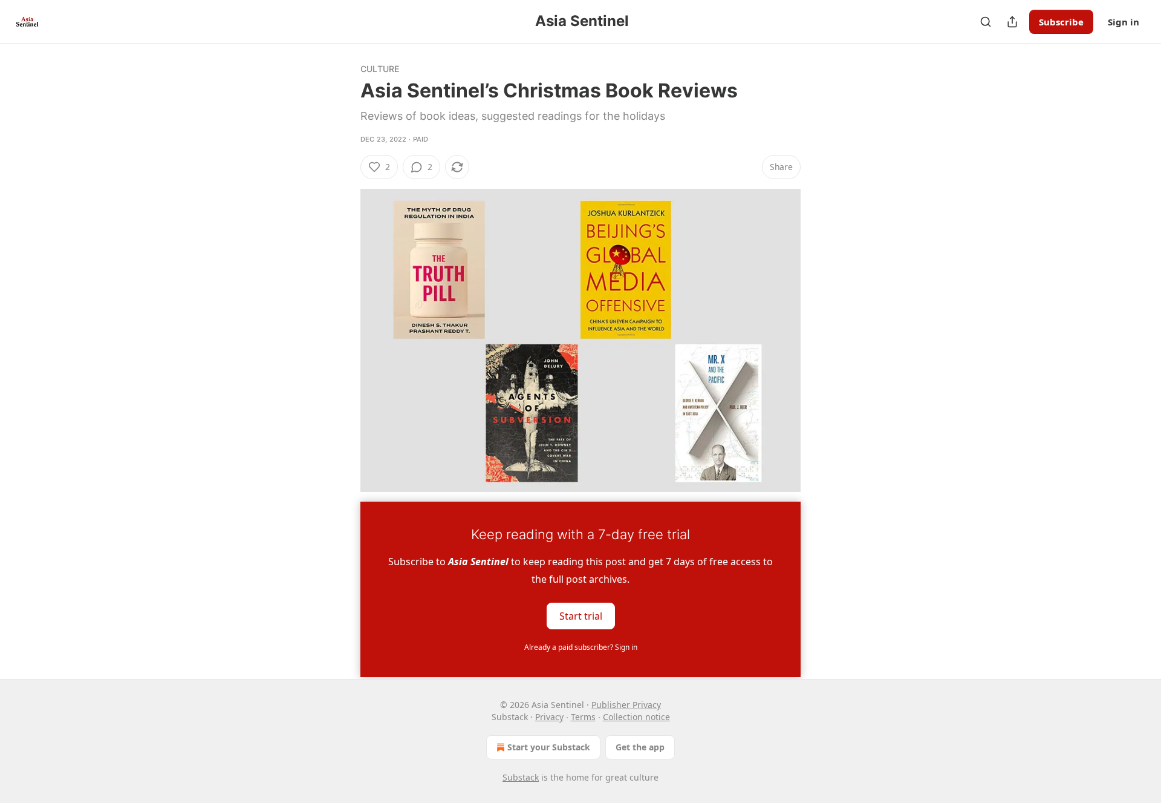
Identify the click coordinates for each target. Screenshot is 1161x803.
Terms (583, 717)
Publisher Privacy (626, 704)
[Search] (986, 22)
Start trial (580, 615)
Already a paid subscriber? (580, 647)
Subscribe (1061, 22)
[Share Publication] (1012, 22)
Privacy (549, 717)
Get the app (640, 747)
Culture (379, 69)
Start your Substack (548, 747)
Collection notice (636, 717)
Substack (520, 777)
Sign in (1123, 22)
